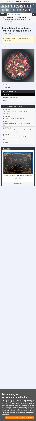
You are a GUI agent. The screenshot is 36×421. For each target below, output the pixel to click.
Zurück (5, 46)
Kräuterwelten (10, 91)
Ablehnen (22, 417)
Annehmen (30, 417)
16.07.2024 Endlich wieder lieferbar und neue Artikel (15, 136)
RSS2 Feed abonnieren (11, 140)
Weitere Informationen (12, 417)
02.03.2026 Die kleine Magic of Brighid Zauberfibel (14, 117)
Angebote (6, 149)
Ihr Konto (18, 1)
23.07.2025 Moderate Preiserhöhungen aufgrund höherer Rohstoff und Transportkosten (18, 130)
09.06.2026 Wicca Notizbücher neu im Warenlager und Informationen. (15, 111)
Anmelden (26, 1)
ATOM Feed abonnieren (11, 143)
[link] (5, 85)
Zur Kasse (10, 1)
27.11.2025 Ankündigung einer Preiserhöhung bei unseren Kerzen (17, 123)
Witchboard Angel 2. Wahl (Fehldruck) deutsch (18, 175)
